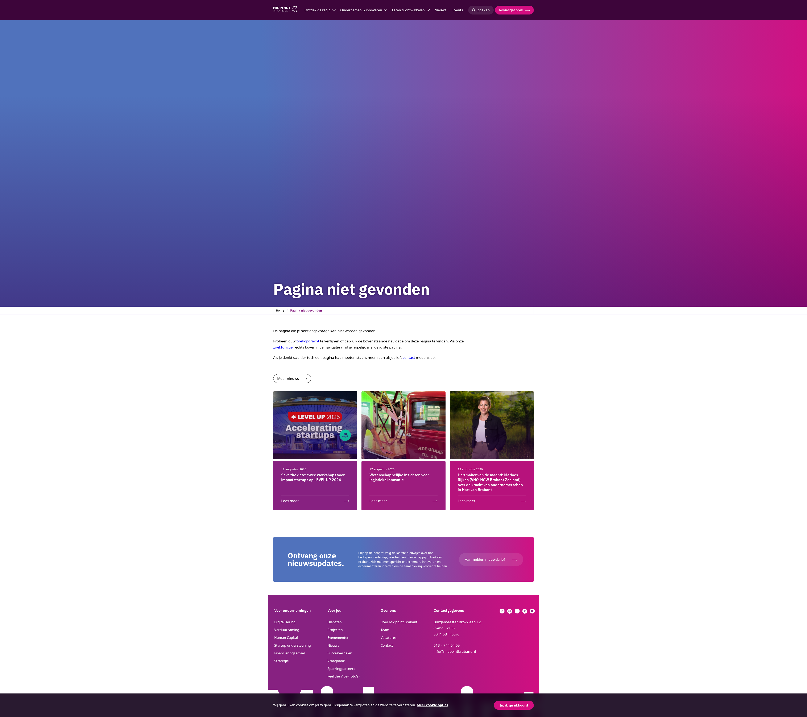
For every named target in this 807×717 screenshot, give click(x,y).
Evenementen (338, 637)
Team (385, 630)
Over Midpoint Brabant (399, 622)
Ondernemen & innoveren (361, 10)
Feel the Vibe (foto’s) (343, 676)
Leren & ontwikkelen (408, 10)
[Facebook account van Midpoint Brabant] (517, 612)
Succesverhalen (339, 653)
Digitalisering (284, 622)
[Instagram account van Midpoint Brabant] (509, 612)
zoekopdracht (307, 341)
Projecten (335, 630)
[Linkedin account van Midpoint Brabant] (502, 612)
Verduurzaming (286, 630)
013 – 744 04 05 (447, 645)
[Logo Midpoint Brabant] (285, 10)
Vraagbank (336, 661)
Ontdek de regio (318, 10)
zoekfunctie (283, 347)
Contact (387, 645)
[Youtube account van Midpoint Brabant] (532, 612)
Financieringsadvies (290, 653)
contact (409, 357)
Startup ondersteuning (292, 645)
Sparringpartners (341, 668)
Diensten (334, 622)
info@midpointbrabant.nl (455, 651)
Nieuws (440, 10)
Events (457, 10)
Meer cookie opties (432, 705)
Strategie (281, 661)
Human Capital (286, 637)
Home (280, 310)
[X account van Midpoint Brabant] (524, 612)
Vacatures (389, 637)
